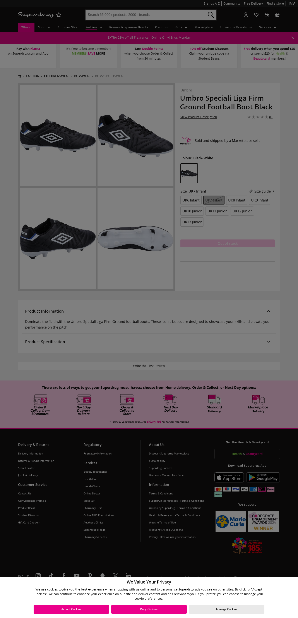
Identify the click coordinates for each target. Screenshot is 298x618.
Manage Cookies (226, 609)
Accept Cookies (71, 609)
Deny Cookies (149, 609)
